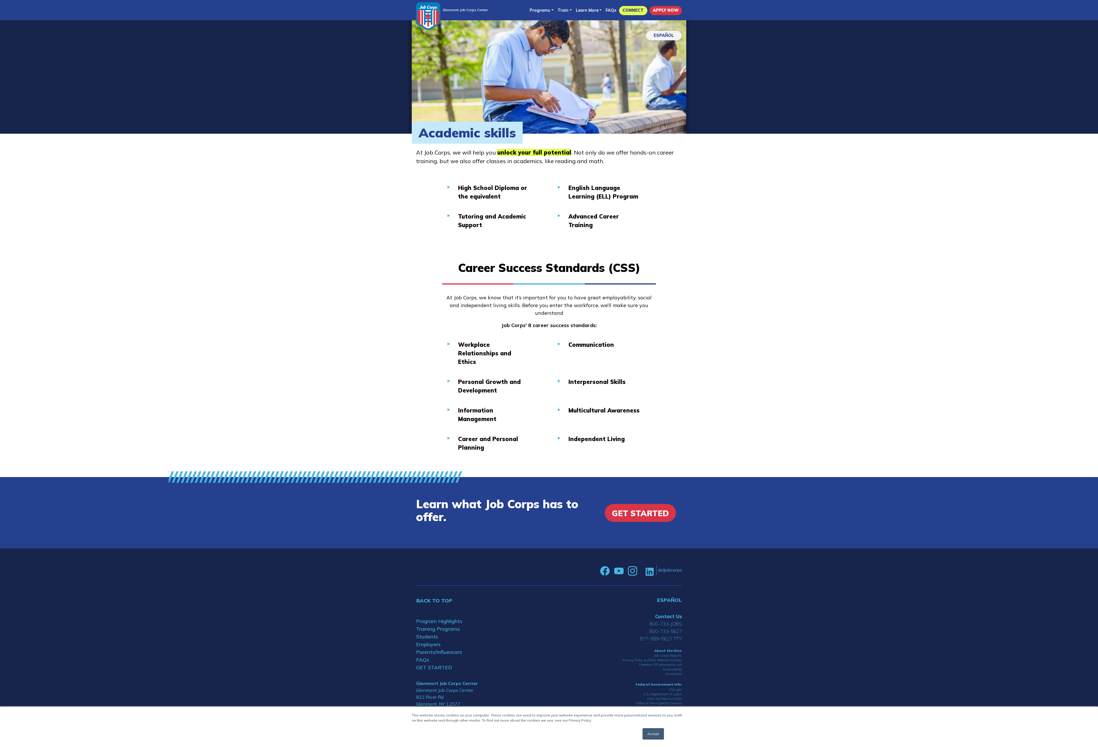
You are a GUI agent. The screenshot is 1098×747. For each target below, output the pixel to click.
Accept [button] (653, 734)
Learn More (587, 10)
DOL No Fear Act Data (664, 698)
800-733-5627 (665, 631)
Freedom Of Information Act (660, 664)
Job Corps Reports (668, 655)
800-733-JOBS (665, 624)
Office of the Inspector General (659, 703)
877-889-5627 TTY (661, 639)
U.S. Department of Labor (662, 694)
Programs (540, 10)
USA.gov (675, 689)
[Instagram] (632, 571)
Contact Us (668, 616)
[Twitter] (641, 571)
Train (563, 10)
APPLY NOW (666, 10)
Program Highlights (439, 621)
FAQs (611, 10)
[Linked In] (649, 571)
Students (427, 636)
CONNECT (633, 10)
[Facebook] (605, 571)
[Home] (428, 16)
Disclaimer (673, 674)
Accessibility (672, 669)
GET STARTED (434, 667)
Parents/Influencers (439, 652)
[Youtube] (618, 571)
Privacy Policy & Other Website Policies (652, 660)
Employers (428, 644)
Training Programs (438, 629)
